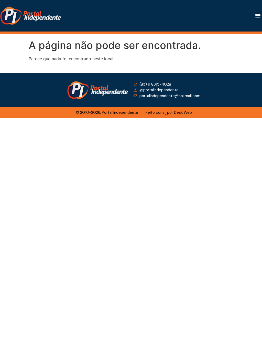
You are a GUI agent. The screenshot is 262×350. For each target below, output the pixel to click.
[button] (258, 16)
